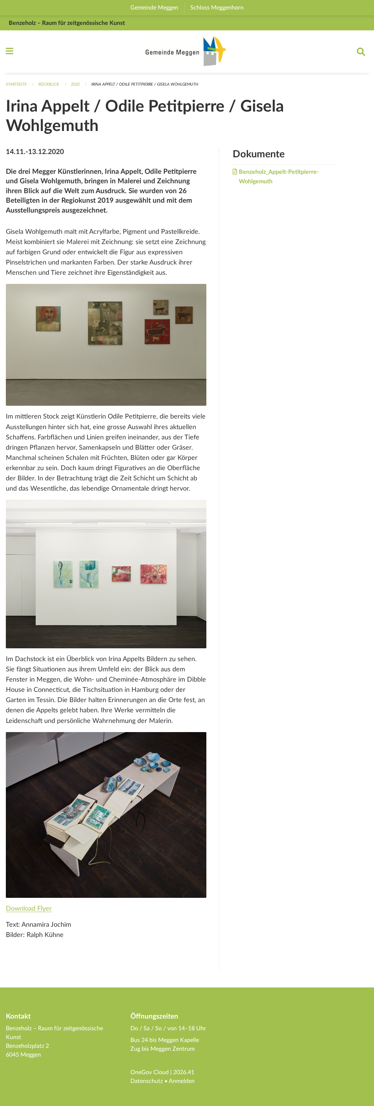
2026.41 (183, 1072)
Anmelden (182, 1081)
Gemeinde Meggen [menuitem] (157, 8)
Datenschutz (146, 1081)
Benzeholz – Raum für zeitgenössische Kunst (67, 23)
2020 (75, 84)
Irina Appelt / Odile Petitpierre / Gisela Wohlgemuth (144, 84)
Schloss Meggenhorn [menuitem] (219, 8)
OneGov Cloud (149, 1072)
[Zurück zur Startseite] (187, 51)
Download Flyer (29, 909)
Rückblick (48, 84)
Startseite (16, 84)
